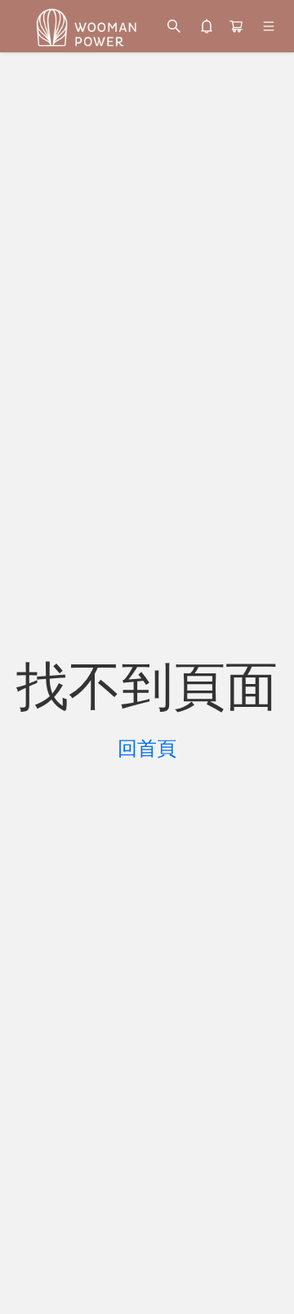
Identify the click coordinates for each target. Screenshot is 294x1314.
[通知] (207, 26)
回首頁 (147, 748)
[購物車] (236, 26)
